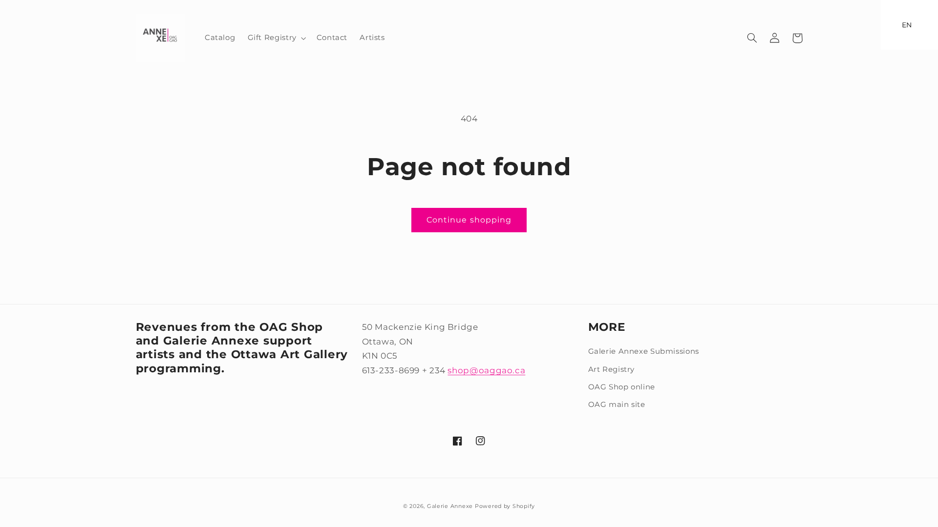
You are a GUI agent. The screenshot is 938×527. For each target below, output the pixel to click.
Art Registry (611, 369)
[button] (275, 38)
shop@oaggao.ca (486, 370)
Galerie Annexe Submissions (643, 351)
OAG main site (616, 404)
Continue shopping (469, 219)
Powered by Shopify (505, 506)
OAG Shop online (621, 387)
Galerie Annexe (451, 506)
